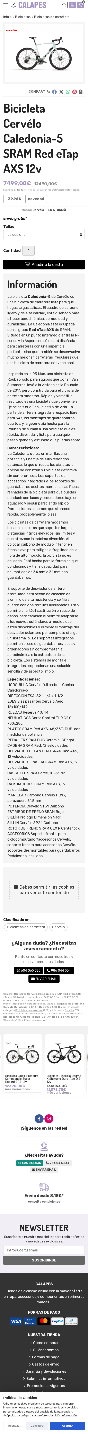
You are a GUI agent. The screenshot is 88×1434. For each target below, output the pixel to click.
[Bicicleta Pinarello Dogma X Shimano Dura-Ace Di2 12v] (64, 1053)
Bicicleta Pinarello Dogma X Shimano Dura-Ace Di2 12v (64, 1079)
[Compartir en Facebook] (54, 91)
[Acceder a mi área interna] (72, 5)
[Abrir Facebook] (39, 1119)
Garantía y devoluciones (46, 1371)
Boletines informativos (45, 1378)
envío (26, 190)
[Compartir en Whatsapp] (68, 91)
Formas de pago (46, 1357)
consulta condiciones (44, 1201)
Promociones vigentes (46, 1386)
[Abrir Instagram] (49, 1119)
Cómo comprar (46, 1343)
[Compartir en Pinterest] (74, 91)
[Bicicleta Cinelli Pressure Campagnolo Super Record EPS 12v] (22, 1053)
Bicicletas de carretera (29, 1010)
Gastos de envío (45, 1364)
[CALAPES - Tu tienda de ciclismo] (28, 5)
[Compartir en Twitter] (61, 91)
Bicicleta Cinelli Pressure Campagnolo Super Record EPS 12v (21, 1079)
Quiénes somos (46, 1350)
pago (36, 190)
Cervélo (69, 1010)
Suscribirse (44, 1260)
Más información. (66, 1415)
